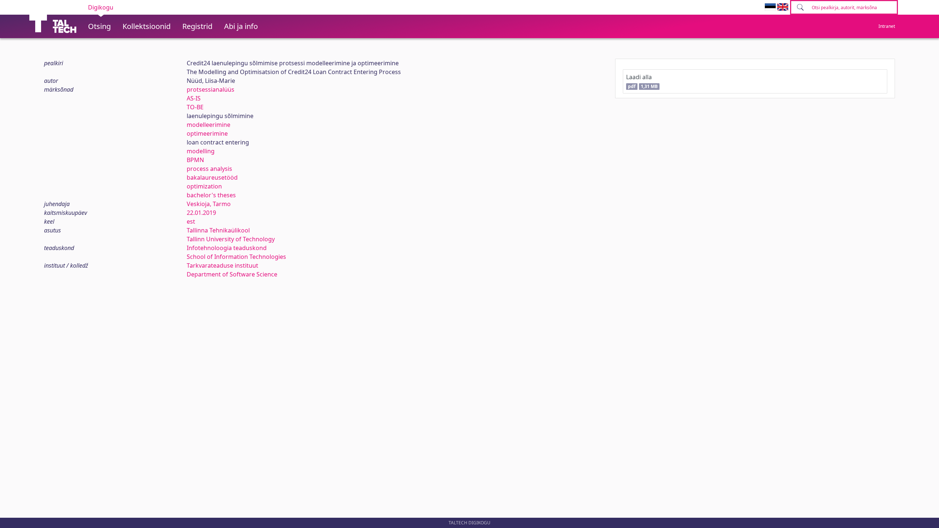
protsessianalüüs (210, 89)
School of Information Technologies (236, 257)
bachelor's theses (211, 195)
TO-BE (195, 107)
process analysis (209, 169)
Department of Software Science (232, 274)
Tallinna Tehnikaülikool (218, 230)
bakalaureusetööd (212, 177)
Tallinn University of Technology (231, 239)
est (191, 221)
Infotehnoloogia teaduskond (227, 248)
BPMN (195, 160)
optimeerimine (207, 133)
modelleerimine (208, 125)
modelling (201, 151)
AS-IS (194, 98)
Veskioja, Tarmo (209, 204)
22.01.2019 (201, 213)
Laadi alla (641, 81)
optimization (204, 186)
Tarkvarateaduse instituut (222, 265)
